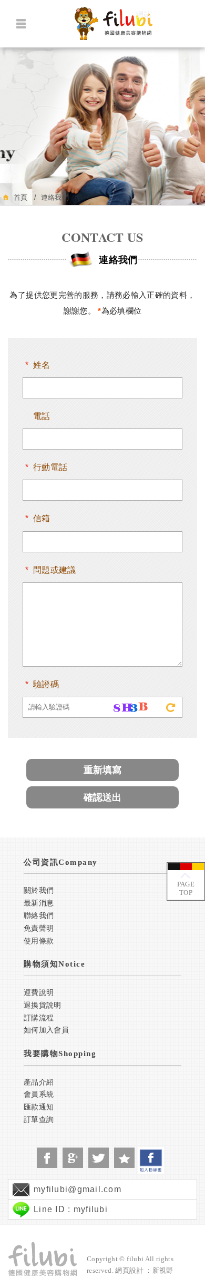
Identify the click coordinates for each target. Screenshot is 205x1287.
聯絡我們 (39, 916)
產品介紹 (39, 1082)
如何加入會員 (46, 1030)
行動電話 (50, 467)
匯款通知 (39, 1107)
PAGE (185, 888)
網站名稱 (144, 15)
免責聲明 (39, 928)
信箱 (41, 518)
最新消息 (39, 903)
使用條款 (39, 941)
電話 (41, 416)
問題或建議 (54, 569)
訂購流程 (39, 1018)
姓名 (41, 364)
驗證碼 (46, 684)
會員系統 (39, 1094)
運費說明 (39, 993)
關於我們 (39, 890)
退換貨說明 (43, 1005)
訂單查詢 (39, 1120)
